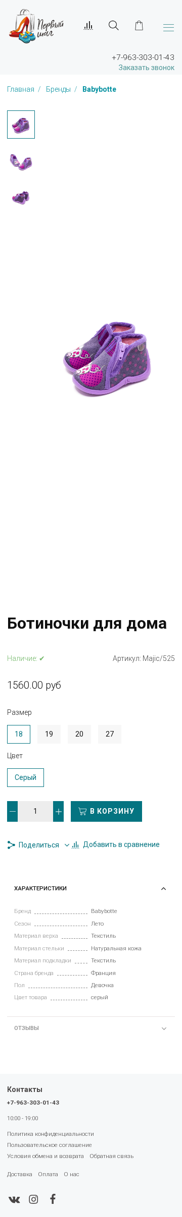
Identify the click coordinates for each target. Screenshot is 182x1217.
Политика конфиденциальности (50, 1133)
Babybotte (99, 89)
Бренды (59, 89)
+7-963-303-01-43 (33, 1102)
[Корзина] (139, 26)
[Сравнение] (88, 26)
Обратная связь (111, 1156)
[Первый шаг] (36, 25)
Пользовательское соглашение (49, 1144)
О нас (71, 1174)
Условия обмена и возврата (45, 1156)
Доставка (19, 1174)
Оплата (48, 1174)
